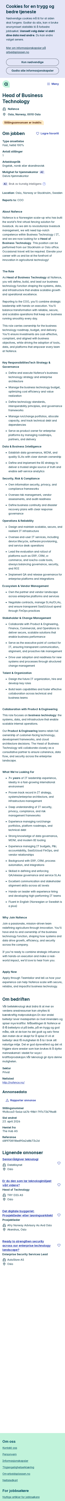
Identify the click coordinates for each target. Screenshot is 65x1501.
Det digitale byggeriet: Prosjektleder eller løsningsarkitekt (27, 1213)
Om (16, 1473)
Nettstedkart (10, 1480)
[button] (20, 1100)
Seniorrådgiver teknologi (20, 1159)
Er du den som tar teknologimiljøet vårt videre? (26, 1183)
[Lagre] (59, 1163)
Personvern (9, 1454)
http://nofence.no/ (13, 1082)
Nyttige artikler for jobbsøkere (21, 1497)
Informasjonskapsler (15, 1460)
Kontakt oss (9, 1447)
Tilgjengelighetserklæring (18, 1467)
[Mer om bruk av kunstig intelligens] (44, 184)
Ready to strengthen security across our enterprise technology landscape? (26, 1246)
